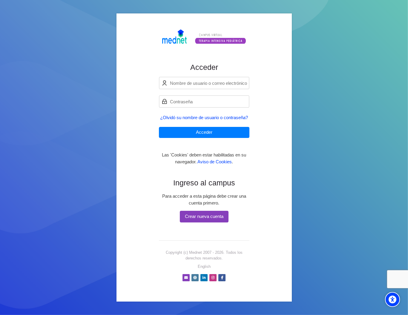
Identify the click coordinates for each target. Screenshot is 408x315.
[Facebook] (222, 277)
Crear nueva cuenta (204, 216)
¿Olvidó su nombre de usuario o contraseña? (204, 117)
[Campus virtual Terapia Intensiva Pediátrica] (204, 38)
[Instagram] (213, 277)
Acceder (204, 132)
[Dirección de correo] (186, 277)
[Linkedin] (204, 277)
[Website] (195, 277)
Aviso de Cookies (214, 161)
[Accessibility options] (392, 299)
